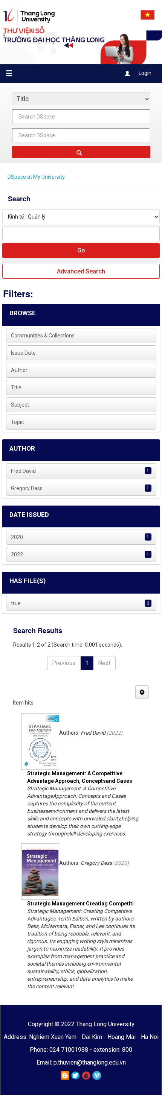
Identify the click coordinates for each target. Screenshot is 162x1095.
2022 (17, 554)
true (16, 603)
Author (19, 370)
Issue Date (23, 353)
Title (16, 387)
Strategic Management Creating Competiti (80, 904)
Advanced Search (81, 271)
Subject (20, 405)
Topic (17, 422)
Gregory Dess (27, 488)
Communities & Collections (43, 336)
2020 (17, 537)
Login (145, 73)
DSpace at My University (36, 177)
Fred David (23, 471)
